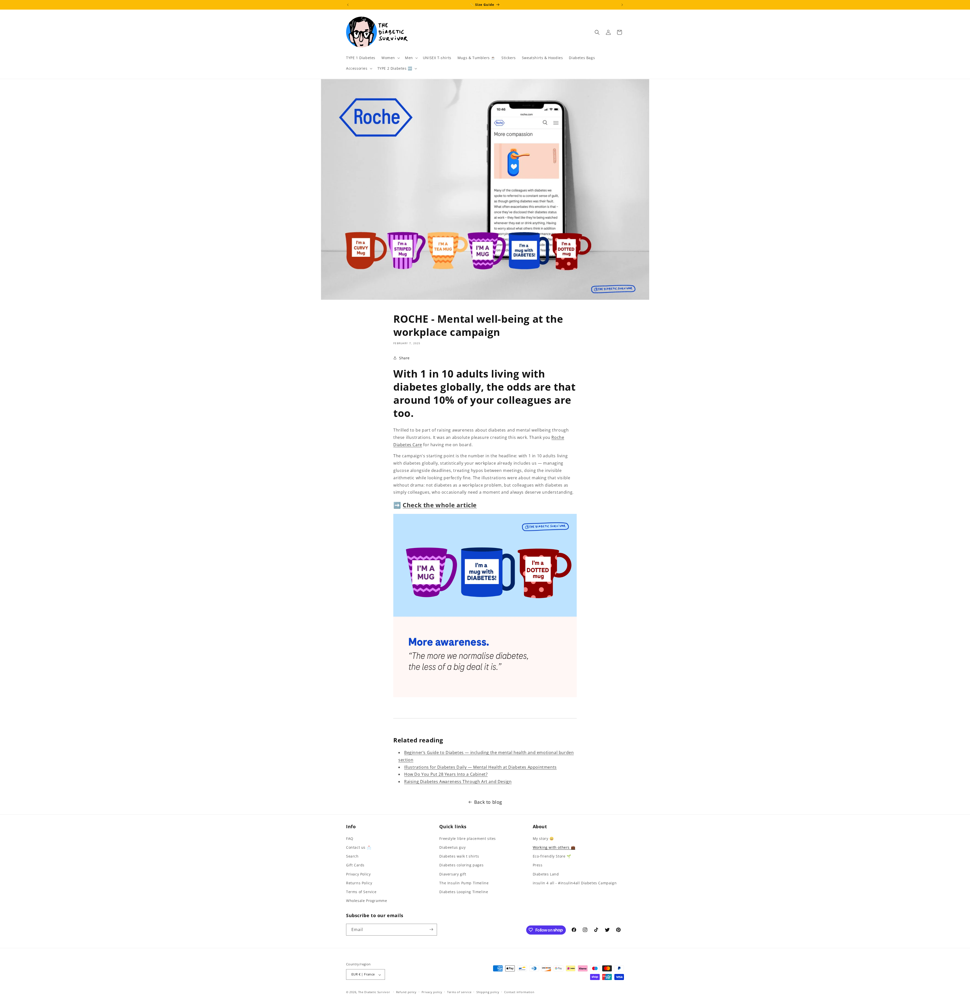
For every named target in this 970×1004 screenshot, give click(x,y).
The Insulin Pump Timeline (464, 882)
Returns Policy (359, 882)
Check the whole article (440, 505)
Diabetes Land (546, 873)
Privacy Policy (358, 873)
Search (352, 856)
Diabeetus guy (452, 847)
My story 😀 (543, 838)
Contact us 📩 (358, 847)
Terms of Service (361, 891)
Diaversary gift (452, 873)
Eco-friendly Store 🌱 (552, 856)
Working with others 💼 (554, 847)
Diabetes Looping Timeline (463, 891)
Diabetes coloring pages (461, 865)
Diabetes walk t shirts (459, 856)
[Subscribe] (431, 929)
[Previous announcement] (347, 5)
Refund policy (406, 992)
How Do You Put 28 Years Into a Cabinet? (446, 774)
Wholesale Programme (366, 900)
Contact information (519, 992)
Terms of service (459, 992)
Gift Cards (355, 865)
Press (538, 865)
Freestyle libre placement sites (467, 838)
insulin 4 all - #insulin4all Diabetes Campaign (575, 882)
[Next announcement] (622, 5)
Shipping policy (487, 992)
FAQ (349, 838)
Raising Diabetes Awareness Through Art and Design (458, 781)
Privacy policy (432, 992)
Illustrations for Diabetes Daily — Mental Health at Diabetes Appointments (480, 767)
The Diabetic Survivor (374, 992)
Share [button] (404, 358)
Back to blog (488, 802)
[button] (390, 58)
